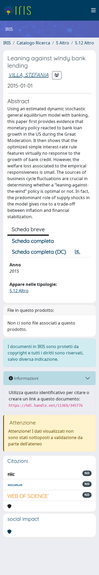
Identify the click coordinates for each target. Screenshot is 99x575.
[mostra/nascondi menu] (93, 10)
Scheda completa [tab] (33, 241)
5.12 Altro (84, 43)
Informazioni (25, 378)
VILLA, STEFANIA (28, 74)
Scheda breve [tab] (28, 229)
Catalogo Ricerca (33, 43)
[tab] (77, 251)
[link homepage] (19, 10)
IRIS (7, 43)
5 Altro (62, 43)
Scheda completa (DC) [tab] (39, 251)
